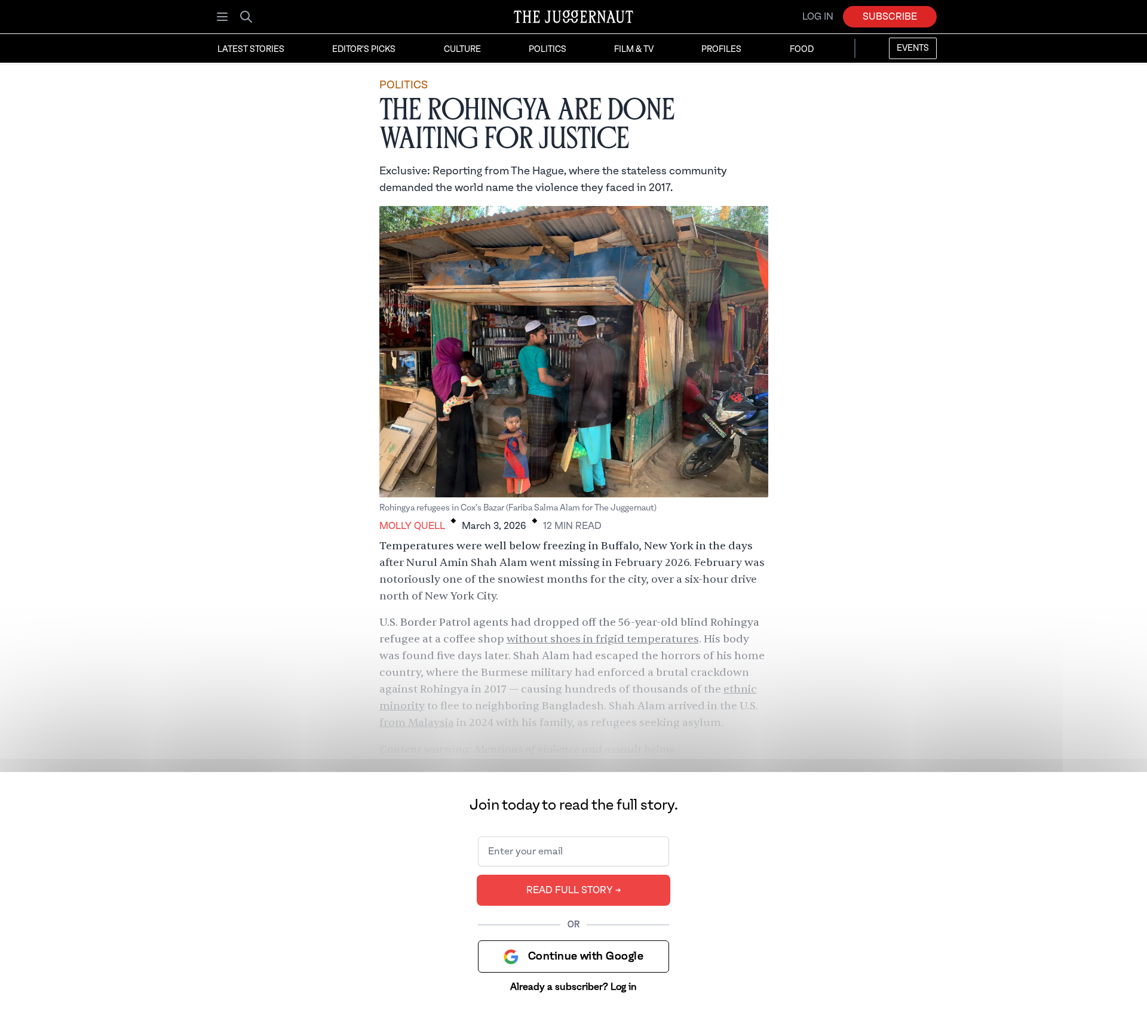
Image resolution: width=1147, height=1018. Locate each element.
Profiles (721, 49)
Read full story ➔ (573, 890)
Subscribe (890, 16)
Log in (817, 16)
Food (802, 49)
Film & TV (634, 49)
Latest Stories (250, 49)
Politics (547, 49)
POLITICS (403, 85)
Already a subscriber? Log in (573, 987)
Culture (462, 49)
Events (913, 48)
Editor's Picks (363, 49)
